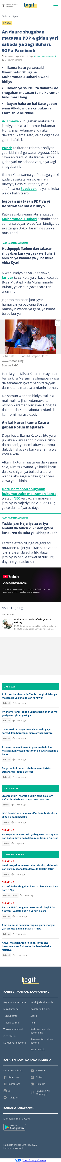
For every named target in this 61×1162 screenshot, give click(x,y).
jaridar (7, 277)
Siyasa (15, 16)
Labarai (6, 703)
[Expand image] (57, 323)
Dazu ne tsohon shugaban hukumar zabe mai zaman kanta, (29, 491)
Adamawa (10, 121)
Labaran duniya (10, 895)
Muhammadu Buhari (19, 218)
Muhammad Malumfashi (45, 56)
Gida (4, 16)
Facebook (29, 188)
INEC (16, 498)
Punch (7, 147)
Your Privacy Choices (34, 1160)
